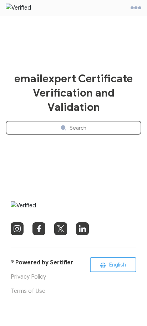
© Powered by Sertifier (42, 262)
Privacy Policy (28, 276)
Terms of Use (28, 291)
